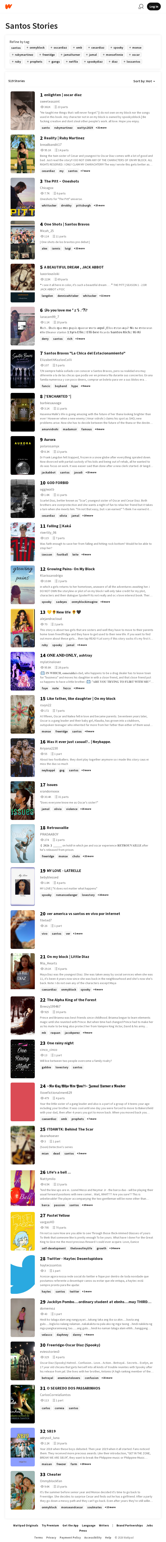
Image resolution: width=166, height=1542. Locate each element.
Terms (38, 1537)
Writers (104, 1525)
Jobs (149, 1525)
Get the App (70, 1525)
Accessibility (93, 1537)
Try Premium (50, 1525)
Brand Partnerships (130, 1525)
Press (83, 1530)
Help (108, 1537)
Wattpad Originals (25, 1525)
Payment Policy (70, 1537)
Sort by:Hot (142, 81)
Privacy (51, 1537)
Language (89, 1525)
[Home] (70, 6)
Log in (154, 6)
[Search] (141, 6)
